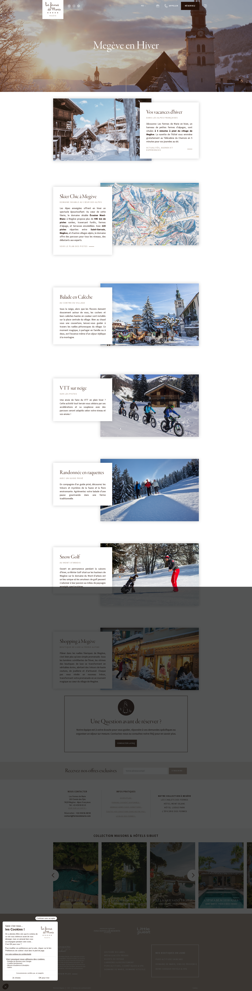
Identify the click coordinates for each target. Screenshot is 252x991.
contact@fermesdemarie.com (77, 816)
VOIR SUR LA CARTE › (77, 808)
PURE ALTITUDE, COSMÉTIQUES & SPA (123, 966)
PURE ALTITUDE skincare (169, 959)
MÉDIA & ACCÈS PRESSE (116, 956)
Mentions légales (58, 988)
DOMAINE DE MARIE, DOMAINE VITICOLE (125, 970)
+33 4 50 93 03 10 (79, 805)
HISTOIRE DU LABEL (114, 952)
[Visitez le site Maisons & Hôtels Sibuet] (62, 949)
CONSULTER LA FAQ (126, 743)
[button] (143, 6)
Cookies (195, 988)
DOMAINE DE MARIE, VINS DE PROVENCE (176, 964)
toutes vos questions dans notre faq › (126, 811)
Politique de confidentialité (82, 988)
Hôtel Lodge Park (174, 808)
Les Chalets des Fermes (174, 800)
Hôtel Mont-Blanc (174, 804)
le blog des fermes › (126, 816)
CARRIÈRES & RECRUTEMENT (119, 963)
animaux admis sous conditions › (126, 807)
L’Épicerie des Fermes (174, 811)
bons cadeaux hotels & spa (171, 969)
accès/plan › (126, 798)
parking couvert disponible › (126, 802)
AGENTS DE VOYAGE (114, 959)
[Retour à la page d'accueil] (52, 9)
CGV (68, 988)
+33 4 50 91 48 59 (83, 813)
